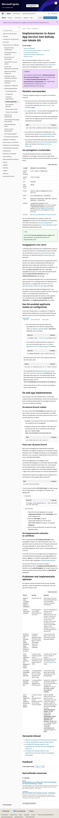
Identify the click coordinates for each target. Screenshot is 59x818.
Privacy (33, 814)
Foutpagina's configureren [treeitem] (11, 85)
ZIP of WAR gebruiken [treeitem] (11, 91)
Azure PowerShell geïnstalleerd (48, 142)
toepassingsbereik (49, 255)
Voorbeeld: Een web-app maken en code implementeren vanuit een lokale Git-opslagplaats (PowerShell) (39, 753)
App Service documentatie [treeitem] (10, 33)
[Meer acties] (56, 28)
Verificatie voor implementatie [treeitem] (8, 116)
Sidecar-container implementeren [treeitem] (8, 130)
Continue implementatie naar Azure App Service (39, 742)
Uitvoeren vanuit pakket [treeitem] (12, 112)
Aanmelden (54, 13)
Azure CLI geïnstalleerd (45, 134)
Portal (40, 17)
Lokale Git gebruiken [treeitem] (11, 101)
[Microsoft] (3, 14)
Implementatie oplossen (48, 560)
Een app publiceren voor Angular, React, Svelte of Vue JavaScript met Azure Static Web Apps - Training (39, 782)
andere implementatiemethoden (36, 79)
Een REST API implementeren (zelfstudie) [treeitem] (11, 67)
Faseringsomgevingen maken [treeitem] (10, 125)
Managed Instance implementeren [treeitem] (9, 48)
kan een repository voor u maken (41, 235)
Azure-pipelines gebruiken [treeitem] (10, 105)
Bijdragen (26, 814)
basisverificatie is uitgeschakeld (33, 81)
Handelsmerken (18, 817)
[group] (41, 128)
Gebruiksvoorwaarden (7, 817)
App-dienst (35, 28)
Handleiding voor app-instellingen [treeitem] (10, 82)
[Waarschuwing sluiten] (56, 3)
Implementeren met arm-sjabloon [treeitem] (10, 63)
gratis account (46, 105)
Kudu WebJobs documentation (45, 208)
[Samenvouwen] (19, 27)
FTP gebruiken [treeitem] (9, 94)
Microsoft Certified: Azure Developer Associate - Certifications (38, 793)
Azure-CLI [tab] (26, 319)
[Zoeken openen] (49, 13)
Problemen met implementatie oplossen (34, 54)
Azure (28, 28)
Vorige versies (13, 814)
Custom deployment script (48, 225)
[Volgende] (45, 13)
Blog (20, 814)
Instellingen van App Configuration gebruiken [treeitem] (10, 77)
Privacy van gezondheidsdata (45, 814)
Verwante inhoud (28, 56)
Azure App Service (50, 65)
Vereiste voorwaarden (29, 48)
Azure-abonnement (43, 253)
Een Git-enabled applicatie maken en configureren (37, 50)
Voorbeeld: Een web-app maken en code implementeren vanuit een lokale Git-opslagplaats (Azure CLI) (39, 746)
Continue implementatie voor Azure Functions (44, 214)
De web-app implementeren (31, 52)
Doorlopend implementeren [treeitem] (10, 98)
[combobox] (10, 30)
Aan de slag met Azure (50, 17)
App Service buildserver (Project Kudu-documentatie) (40, 740)
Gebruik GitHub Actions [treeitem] (12, 109)
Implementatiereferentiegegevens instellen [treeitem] (11, 120)
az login (52, 136)
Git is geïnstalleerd (30, 111)
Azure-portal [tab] (45, 319)
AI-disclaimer (4, 814)
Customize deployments (45, 223)
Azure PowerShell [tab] (35, 319)
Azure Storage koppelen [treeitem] (10, 134)
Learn (24, 28)
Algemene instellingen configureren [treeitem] (10, 72)
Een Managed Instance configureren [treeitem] (10, 53)
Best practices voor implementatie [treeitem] (9, 58)
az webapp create (36, 329)
